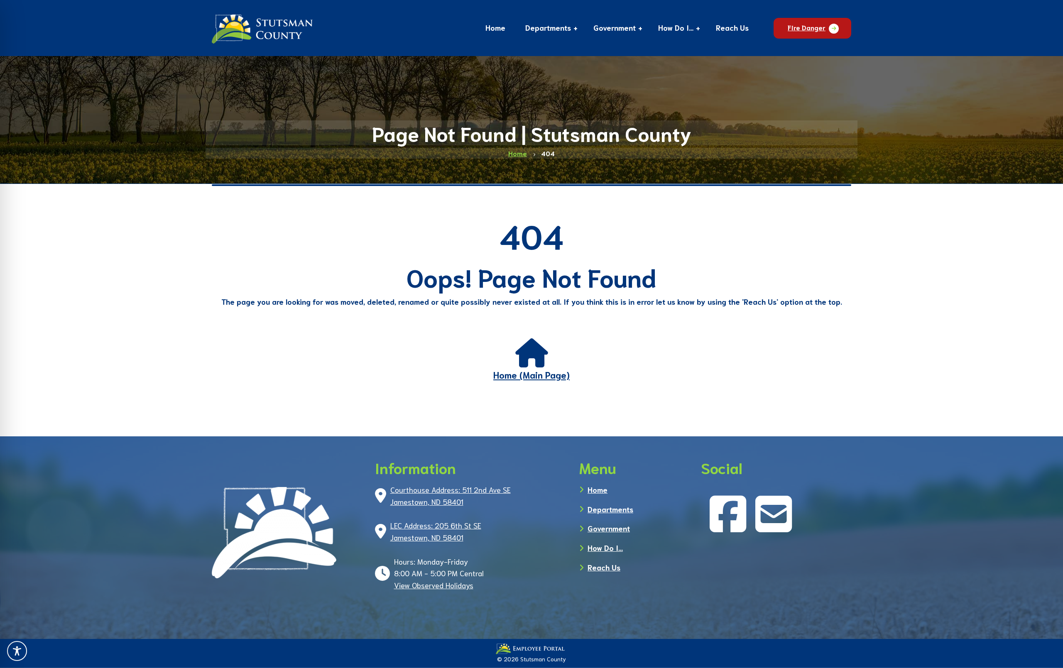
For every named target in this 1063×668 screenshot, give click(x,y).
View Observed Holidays (433, 585)
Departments (610, 509)
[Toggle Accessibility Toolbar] (17, 651)
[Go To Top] (1044, 651)
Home (597, 489)
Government (609, 528)
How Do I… (605, 548)
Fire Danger (806, 27)
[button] (548, 29)
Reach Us (604, 567)
